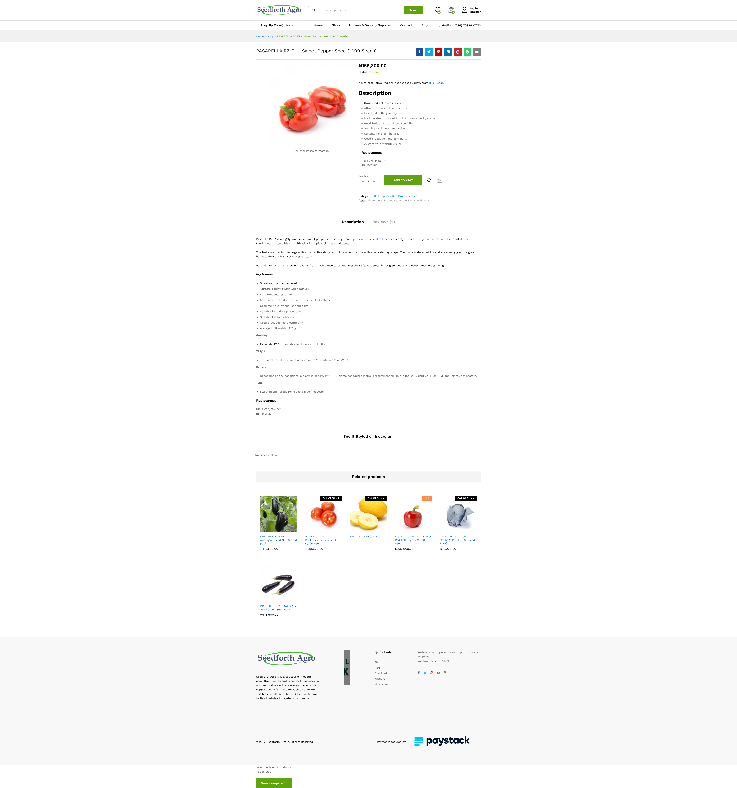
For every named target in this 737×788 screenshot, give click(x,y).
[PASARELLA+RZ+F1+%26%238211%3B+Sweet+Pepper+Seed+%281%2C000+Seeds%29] (429, 52)
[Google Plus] (432, 673)
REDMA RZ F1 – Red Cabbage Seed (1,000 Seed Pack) (457, 540)
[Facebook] (419, 673)
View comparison (274, 783)
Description (353, 222)
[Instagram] (445, 673)
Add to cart (403, 180)
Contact (406, 25)
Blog (425, 25)
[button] (265, 530)
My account (382, 684)
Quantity (363, 176)
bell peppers (374, 200)
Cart (377, 667)
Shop (336, 25)
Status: (363, 72)
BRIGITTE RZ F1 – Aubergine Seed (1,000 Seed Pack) (278, 607)
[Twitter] (425, 673)
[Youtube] (438, 673)
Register (475, 11)
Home (318, 25)
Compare (439, 180)
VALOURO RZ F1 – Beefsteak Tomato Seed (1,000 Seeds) (320, 540)
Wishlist (379, 678)
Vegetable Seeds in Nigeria (411, 200)
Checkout (380, 673)
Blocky (388, 200)
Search (413, 10)
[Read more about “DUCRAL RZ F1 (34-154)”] (355, 530)
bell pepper (386, 239)
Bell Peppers (382, 196)
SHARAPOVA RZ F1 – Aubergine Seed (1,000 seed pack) (278, 540)
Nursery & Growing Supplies (370, 25)
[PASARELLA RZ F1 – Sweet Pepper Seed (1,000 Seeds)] (419, 52)
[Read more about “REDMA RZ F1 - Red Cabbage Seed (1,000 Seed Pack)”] (445, 530)
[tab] (353, 223)
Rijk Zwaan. (358, 239)
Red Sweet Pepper (404, 196)
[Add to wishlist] (429, 180)
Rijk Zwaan (436, 82)
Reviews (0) (383, 222)
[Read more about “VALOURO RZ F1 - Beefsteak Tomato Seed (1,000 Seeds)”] (310, 530)
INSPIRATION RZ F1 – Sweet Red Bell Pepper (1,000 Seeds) (413, 540)
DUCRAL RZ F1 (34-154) (365, 536)
